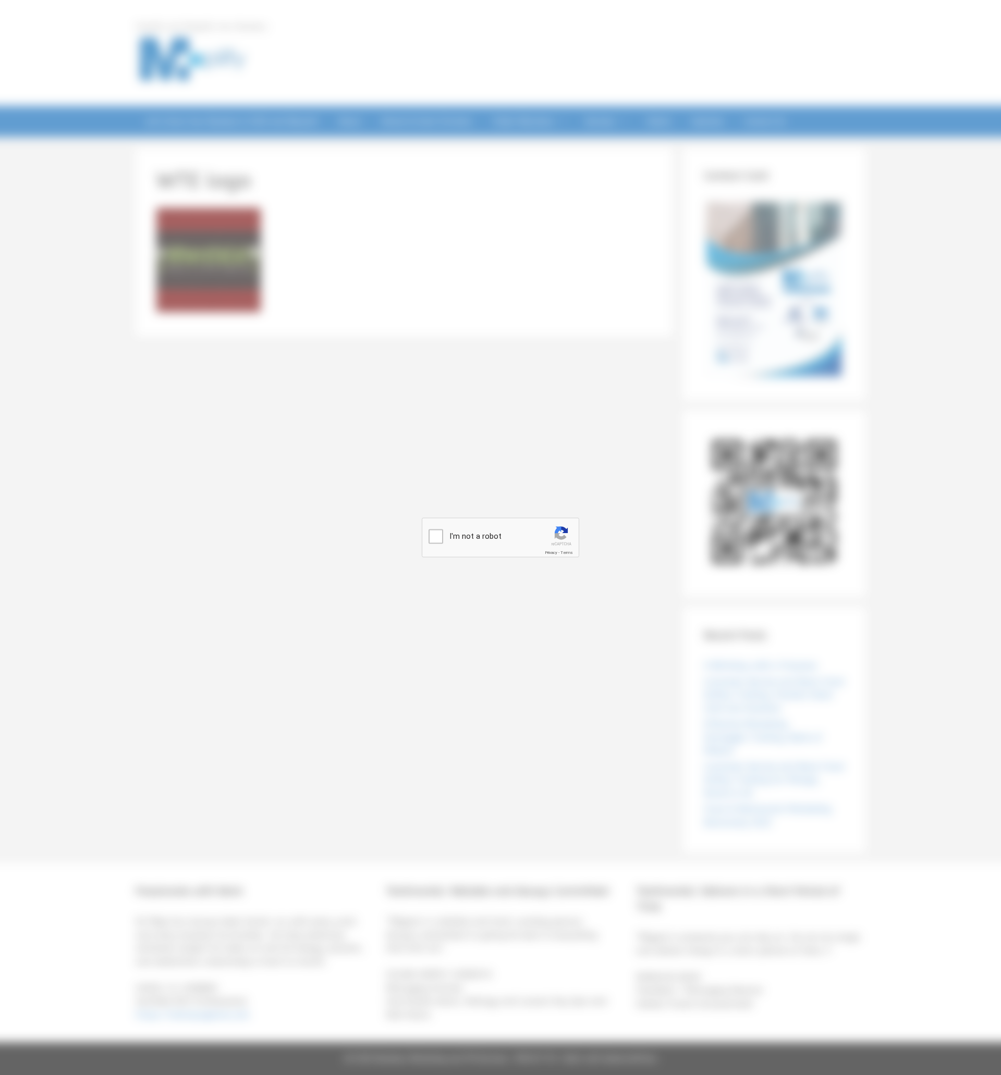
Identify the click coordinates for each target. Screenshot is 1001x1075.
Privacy (551, 552)
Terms (566, 552)
